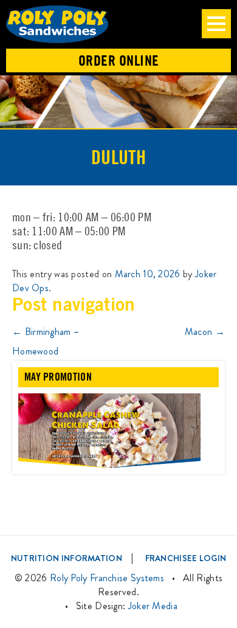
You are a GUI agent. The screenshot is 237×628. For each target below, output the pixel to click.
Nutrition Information (66, 558)
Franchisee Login (186, 558)
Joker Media (152, 606)
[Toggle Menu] (216, 23)
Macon (205, 332)
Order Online (118, 60)
